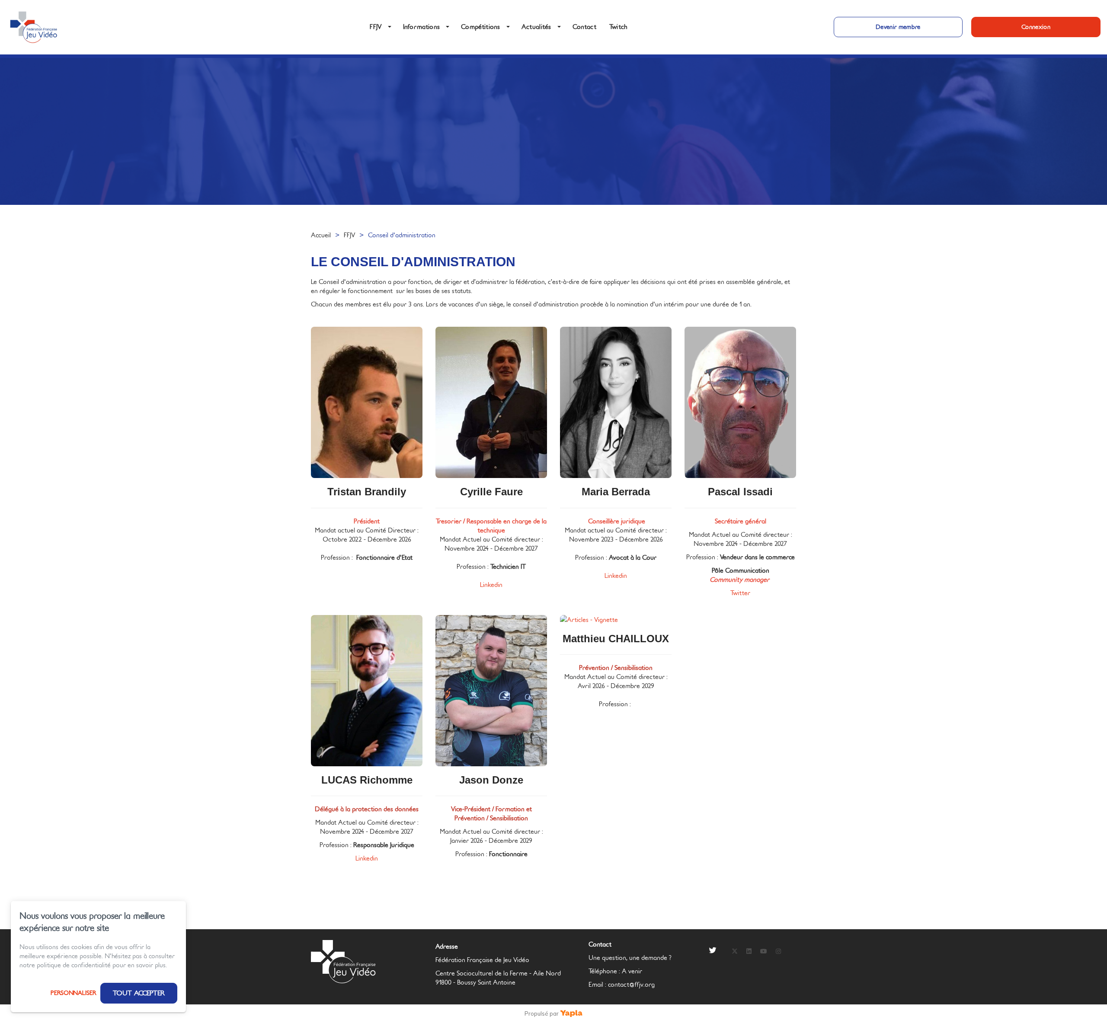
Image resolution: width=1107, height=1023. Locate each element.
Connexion (1035, 27)
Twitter (740, 593)
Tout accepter (139, 993)
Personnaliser (73, 993)
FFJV (375, 27)
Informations (421, 27)
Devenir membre (898, 27)
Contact (584, 27)
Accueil (321, 235)
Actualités (536, 27)
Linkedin (491, 585)
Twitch (618, 27)
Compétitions (480, 27)
